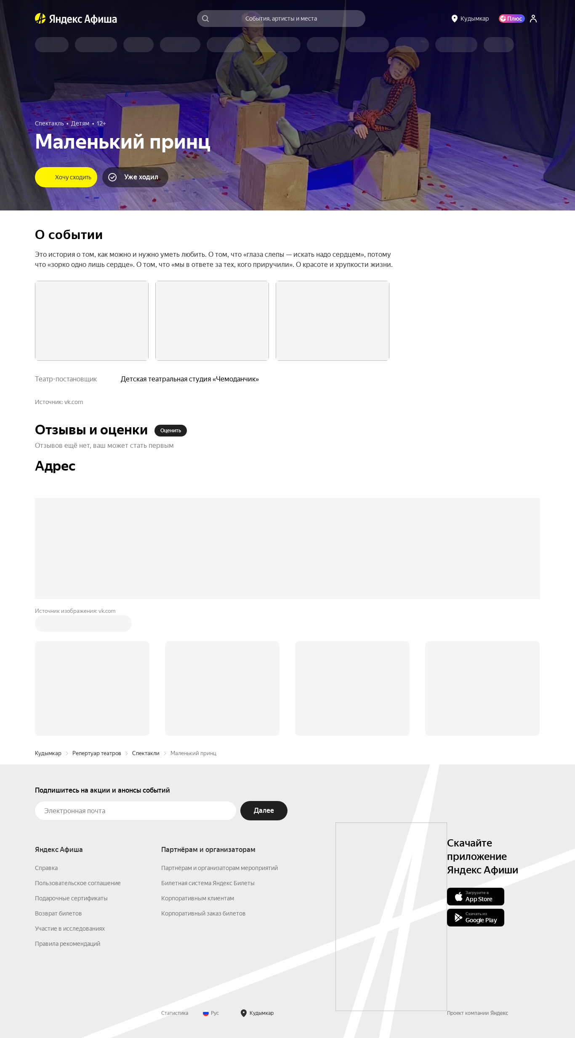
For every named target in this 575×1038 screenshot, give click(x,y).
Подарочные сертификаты (71, 898)
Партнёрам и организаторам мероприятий (219, 868)
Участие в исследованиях (70, 928)
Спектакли (146, 753)
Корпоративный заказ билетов (203, 913)
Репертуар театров (96, 753)
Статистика (174, 1013)
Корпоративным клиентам (197, 898)
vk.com (73, 402)
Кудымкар (48, 753)
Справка (46, 868)
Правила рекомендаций (67, 943)
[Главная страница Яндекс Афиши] (40, 18)
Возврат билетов (58, 913)
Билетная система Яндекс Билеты (208, 883)
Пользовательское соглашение (78, 883)
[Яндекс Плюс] (512, 18)
